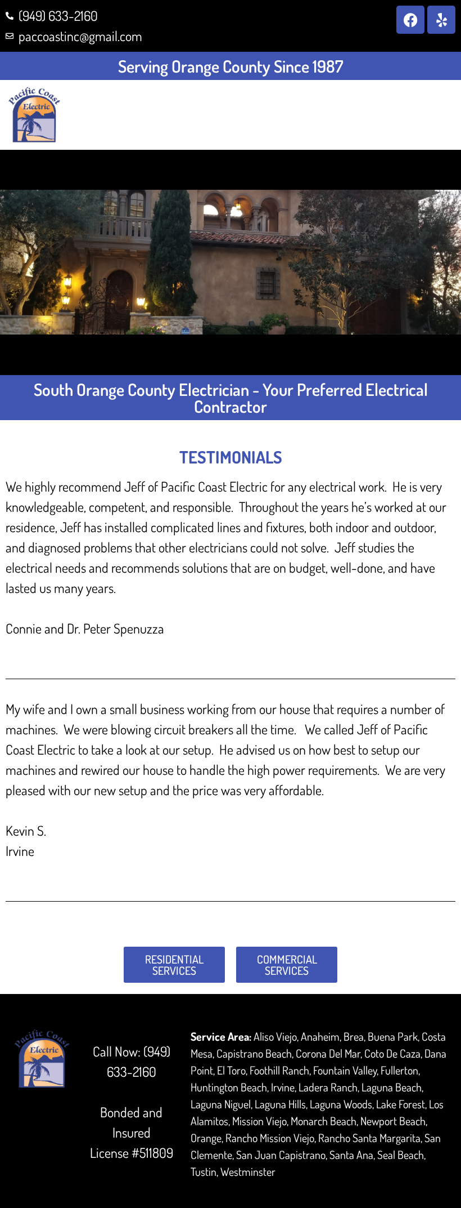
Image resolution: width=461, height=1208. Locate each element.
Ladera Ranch (328, 1087)
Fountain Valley (345, 1070)
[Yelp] (441, 20)
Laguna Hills (280, 1103)
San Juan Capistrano (281, 1154)
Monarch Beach (323, 1120)
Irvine (283, 1087)
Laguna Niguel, (221, 1103)
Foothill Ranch (279, 1070)
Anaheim (320, 1036)
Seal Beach (400, 1154)
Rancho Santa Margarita (369, 1137)
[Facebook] (410, 20)
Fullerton (399, 1070)
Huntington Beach (229, 1087)
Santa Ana (351, 1154)
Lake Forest (400, 1103)
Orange (206, 1137)
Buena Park (393, 1036)
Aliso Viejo (275, 1036)
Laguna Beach (391, 1087)
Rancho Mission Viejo (269, 1137)
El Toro (231, 1070)
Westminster (247, 1171)
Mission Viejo (259, 1120)
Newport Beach (393, 1120)
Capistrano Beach (254, 1053)
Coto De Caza (392, 1053)
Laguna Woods (341, 1103)
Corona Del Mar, (329, 1053)
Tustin (203, 1171)
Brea (354, 1036)
